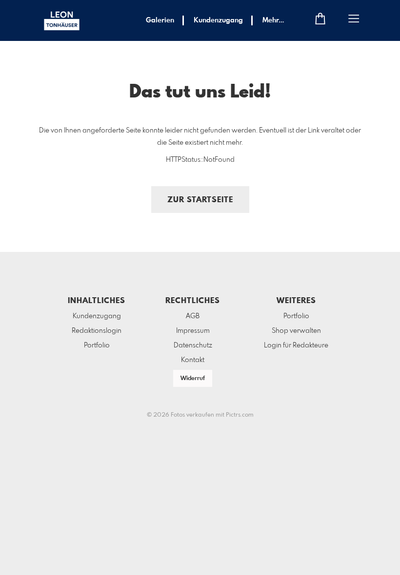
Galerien (160, 20)
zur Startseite (200, 200)
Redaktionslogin (96, 330)
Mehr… (273, 20)
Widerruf (192, 379)
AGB (193, 316)
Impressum (193, 330)
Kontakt (192, 360)
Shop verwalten (296, 330)
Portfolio (97, 345)
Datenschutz (193, 345)
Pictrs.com (240, 415)
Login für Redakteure (296, 345)
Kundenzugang (218, 20)
